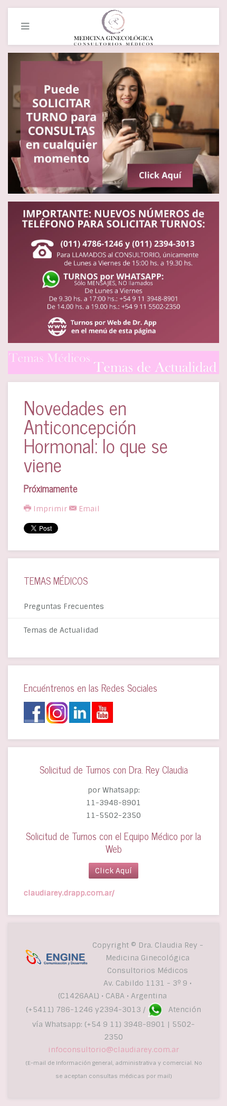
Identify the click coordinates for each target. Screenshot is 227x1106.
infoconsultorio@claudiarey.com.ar (113, 1049)
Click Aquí (113, 870)
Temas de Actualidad (61, 630)
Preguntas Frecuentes (64, 606)
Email (88, 508)
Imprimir (50, 508)
